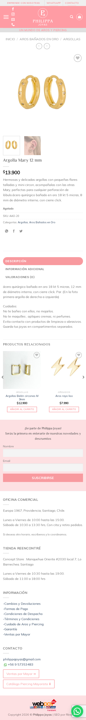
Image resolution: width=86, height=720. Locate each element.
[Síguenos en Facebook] (13, 9)
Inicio (10, 39)
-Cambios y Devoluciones (22, 604)
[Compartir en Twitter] (21, 231)
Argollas (71, 39)
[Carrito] (79, 17)
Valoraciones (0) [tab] (20, 277)
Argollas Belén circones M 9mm (22, 397)
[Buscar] (71, 17)
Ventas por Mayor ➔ (21, 674)
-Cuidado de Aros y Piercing (23, 624)
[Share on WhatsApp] (6, 231)
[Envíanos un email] (13, 19)
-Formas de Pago (15, 609)
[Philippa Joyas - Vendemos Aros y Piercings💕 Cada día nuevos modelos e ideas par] (43, 17)
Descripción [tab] (15, 261)
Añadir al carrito (22, 409)
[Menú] (6, 17)
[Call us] (13, 25)
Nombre (8, 446)
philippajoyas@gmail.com (22, 659)
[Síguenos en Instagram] (13, 14)
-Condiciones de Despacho (23, 614)
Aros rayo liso (64, 395)
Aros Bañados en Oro (39, 39)
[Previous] (9, 93)
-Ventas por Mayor (16, 634)
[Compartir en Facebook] (14, 231)
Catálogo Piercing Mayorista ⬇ (28, 684)
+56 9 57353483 (20, 664)
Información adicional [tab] (24, 269)
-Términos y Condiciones (21, 619)
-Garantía (10, 629)
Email (6, 461)
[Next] (76, 93)
